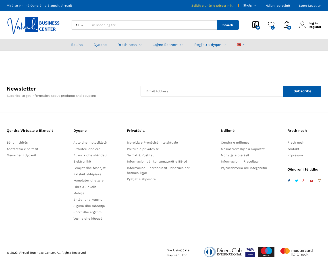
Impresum (295, 155)
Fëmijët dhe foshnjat (89, 168)
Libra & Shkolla (85, 187)
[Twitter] (296, 181)
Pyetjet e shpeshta (141, 179)
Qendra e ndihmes (235, 142)
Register (315, 27)
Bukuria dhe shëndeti (90, 155)
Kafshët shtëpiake (87, 174)
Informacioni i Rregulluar (240, 161)
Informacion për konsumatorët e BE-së (157, 161)
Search (227, 25)
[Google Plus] (304, 181)
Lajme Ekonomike (168, 45)
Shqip (247, 5)
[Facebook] (289, 181)
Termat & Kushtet (140, 155)
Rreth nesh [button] (127, 45)
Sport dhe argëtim (87, 212)
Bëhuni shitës (17, 142)
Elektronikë (82, 161)
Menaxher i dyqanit (21, 155)
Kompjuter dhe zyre (88, 180)
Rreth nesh (295, 142)
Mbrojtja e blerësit (235, 155)
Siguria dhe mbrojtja (89, 206)
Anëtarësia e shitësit (22, 149)
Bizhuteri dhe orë (86, 149)
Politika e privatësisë (143, 149)
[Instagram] (320, 181)
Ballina (77, 45)
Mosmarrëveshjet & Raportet (243, 149)
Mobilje (78, 193)
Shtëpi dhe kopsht (87, 199)
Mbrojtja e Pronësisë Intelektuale (152, 142)
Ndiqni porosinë (278, 5)
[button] (239, 44)
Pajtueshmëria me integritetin (244, 168)
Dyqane (100, 45)
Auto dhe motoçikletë (90, 142)
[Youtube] (312, 181)
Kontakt (293, 149)
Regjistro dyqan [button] (207, 45)
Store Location (310, 5)
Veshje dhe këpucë (87, 218)
